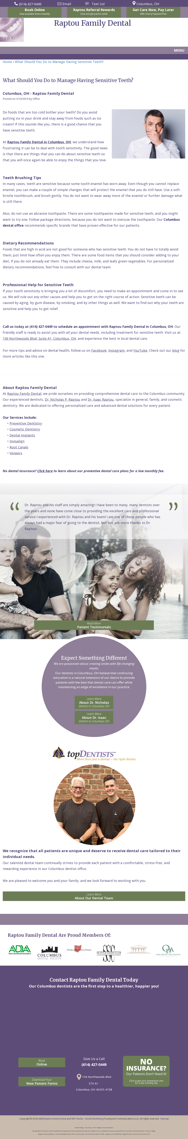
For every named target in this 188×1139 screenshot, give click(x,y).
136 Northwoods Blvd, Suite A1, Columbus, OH (39, 338)
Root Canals (19, 447)
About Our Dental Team (94, 896)
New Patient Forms (41, 1082)
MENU (179, 50)
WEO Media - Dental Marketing (87, 1118)
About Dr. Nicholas (94, 702)
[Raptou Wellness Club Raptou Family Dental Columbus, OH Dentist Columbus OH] (146, 1071)
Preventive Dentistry (26, 423)
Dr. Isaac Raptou (101, 399)
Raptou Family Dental (24, 393)
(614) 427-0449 (41, 326)
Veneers (16, 453)
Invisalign (17, 441)
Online (42, 1062)
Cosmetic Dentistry (25, 429)
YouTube (140, 350)
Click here (45, 471)
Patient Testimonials (94, 625)
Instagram (116, 350)
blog (175, 350)
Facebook (98, 350)
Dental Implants (22, 435)
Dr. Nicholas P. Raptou (62, 399)
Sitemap (164, 1118)
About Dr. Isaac (94, 717)
